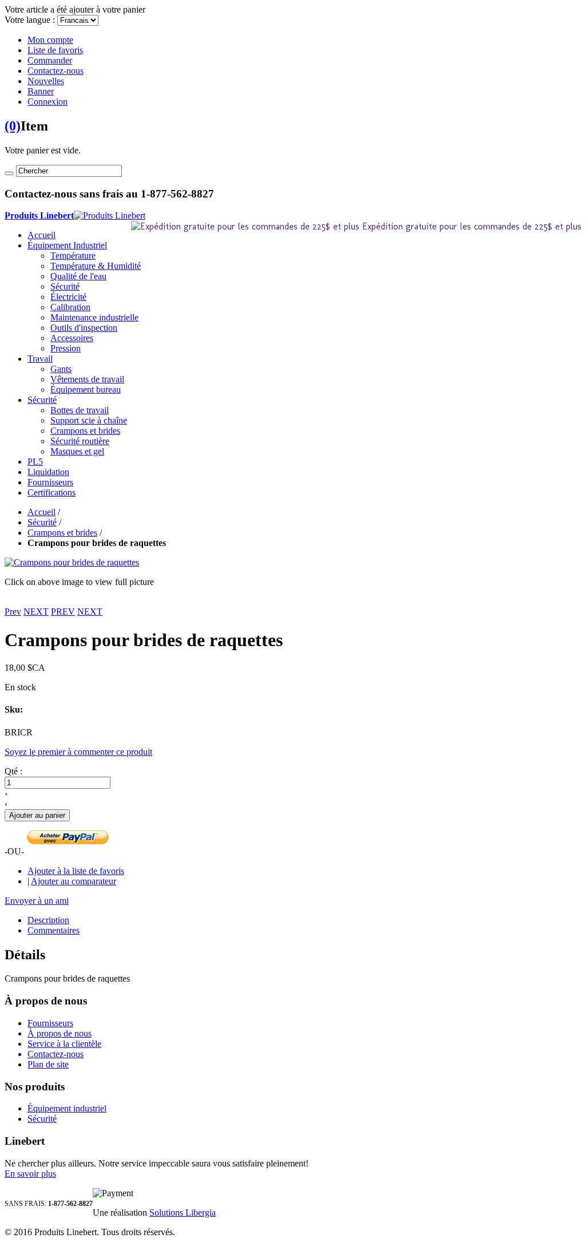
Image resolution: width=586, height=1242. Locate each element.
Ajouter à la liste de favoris (75, 871)
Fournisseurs (50, 1023)
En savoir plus (30, 1173)
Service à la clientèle (64, 1044)
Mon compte (50, 40)
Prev (13, 611)
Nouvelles (45, 81)
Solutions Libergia (182, 1212)
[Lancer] (9, 173)
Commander (49, 60)
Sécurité (42, 522)
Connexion (47, 101)
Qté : (13, 771)
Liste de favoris (55, 50)
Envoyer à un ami (37, 900)
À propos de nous (59, 1033)
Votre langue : (30, 20)
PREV (63, 611)
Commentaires (53, 930)
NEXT (36, 611)
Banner (40, 91)
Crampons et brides (62, 532)
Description (48, 920)
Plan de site (48, 1064)
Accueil (41, 235)
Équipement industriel (66, 1108)
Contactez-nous (55, 71)
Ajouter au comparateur (73, 881)
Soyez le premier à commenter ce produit (78, 752)
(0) (13, 125)
